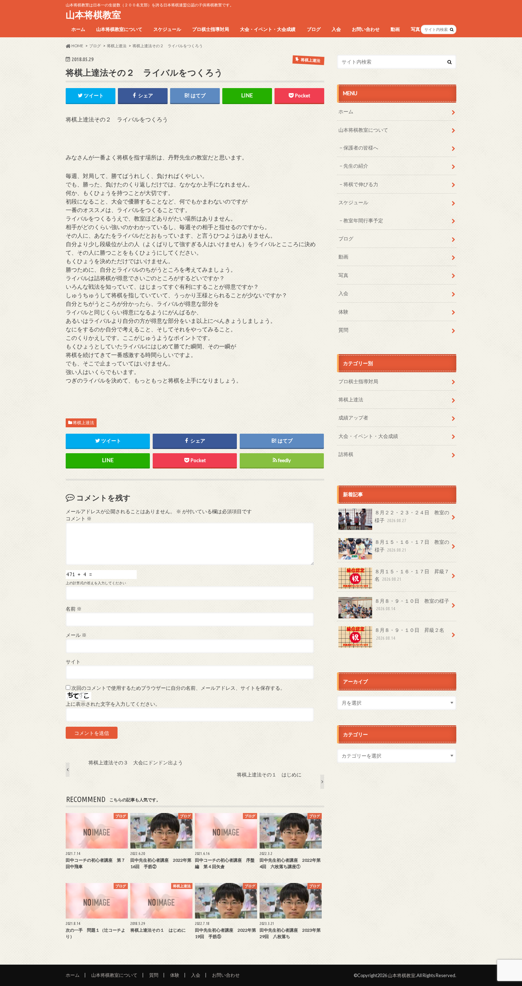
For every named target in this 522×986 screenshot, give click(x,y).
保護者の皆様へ (360, 148)
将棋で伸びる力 (360, 184)
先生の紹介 (355, 166)
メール (76, 635)
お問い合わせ (366, 29)
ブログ (314, 29)
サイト (73, 662)
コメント (79, 518)
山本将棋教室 (93, 14)
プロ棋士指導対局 (210, 29)
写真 (415, 29)
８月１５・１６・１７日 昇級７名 (412, 575)
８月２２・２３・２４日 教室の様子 (412, 516)
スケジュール (167, 29)
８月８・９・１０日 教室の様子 (412, 604)
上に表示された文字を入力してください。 (113, 704)
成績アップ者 (353, 418)
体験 (343, 312)
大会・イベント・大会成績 (267, 29)
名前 (74, 609)
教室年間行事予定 (363, 220)
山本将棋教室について (119, 29)
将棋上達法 (83, 422)
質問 (343, 330)
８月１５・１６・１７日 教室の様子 (412, 546)
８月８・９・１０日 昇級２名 (409, 633)
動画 (395, 29)
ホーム (78, 29)
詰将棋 (345, 454)
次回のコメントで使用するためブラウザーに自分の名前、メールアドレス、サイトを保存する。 (178, 688)
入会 (336, 29)
